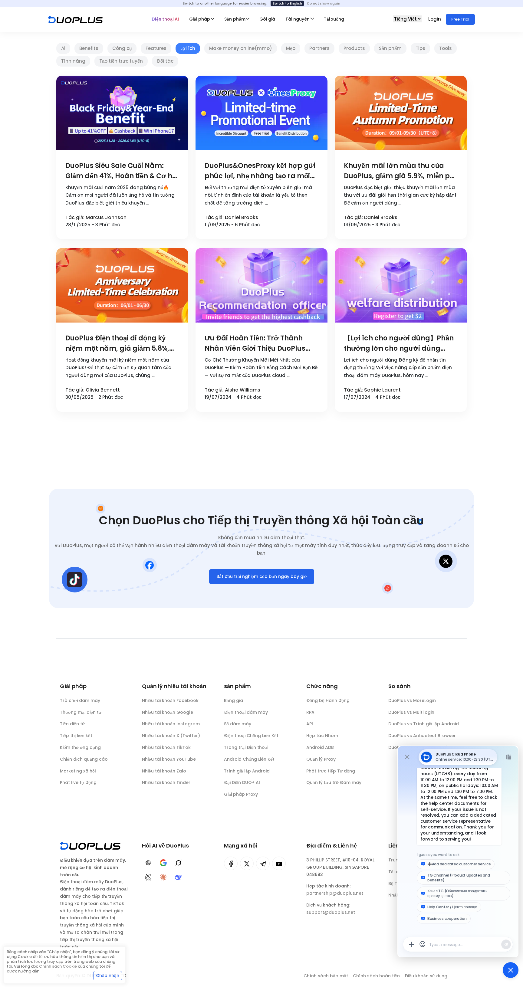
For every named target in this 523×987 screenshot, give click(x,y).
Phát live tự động (78, 782)
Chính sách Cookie (58, 966)
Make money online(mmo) (240, 48)
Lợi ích (187, 48)
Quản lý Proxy (321, 759)
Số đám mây (237, 724)
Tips (420, 48)
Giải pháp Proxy (241, 794)
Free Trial (460, 19)
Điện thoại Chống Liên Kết (251, 736)
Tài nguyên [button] (297, 19)
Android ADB (320, 747)
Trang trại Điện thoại (246, 747)
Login (435, 19)
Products (354, 48)
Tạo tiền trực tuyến (121, 61)
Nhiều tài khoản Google (167, 712)
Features (156, 48)
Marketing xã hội (78, 771)
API (309, 724)
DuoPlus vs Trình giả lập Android (423, 724)
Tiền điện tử (72, 724)
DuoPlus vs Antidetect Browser (422, 736)
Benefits (88, 48)
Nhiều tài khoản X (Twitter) (171, 736)
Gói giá (267, 19)
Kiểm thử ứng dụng (80, 747)
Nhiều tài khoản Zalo (164, 771)
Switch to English (287, 3)
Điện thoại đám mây (246, 712)
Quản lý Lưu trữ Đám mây (333, 782)
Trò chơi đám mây (80, 700)
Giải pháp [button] (199, 19)
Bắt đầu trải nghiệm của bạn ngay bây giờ (261, 576)
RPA (310, 712)
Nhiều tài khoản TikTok (166, 747)
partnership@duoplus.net (334, 893)
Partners (319, 48)
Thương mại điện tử (80, 712)
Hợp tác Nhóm (322, 736)
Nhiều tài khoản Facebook (170, 700)
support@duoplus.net (330, 912)
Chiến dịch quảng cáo (84, 759)
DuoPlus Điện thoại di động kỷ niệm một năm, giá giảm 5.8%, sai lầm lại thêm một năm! (117, 343)
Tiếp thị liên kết (76, 736)
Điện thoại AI (165, 19)
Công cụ (122, 48)
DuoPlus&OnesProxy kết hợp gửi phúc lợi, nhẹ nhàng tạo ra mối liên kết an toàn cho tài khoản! (260, 171)
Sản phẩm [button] (234, 19)
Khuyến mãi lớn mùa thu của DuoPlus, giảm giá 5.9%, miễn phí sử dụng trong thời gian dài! (400, 171)
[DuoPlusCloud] (247, 863)
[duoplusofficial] (231, 863)
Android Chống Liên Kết (249, 759)
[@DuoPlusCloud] (279, 863)
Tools (445, 48)
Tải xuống (334, 19)
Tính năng (73, 61)
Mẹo (290, 48)
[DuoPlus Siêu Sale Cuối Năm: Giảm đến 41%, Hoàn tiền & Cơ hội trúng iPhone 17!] (122, 113)
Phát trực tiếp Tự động (330, 771)
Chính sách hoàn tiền (376, 976)
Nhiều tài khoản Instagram (171, 724)
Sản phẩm (390, 48)
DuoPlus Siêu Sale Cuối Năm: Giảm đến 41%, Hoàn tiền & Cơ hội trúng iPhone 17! (121, 171)
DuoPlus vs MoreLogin (412, 700)
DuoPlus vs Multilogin (411, 712)
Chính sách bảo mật (326, 976)
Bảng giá (233, 700)
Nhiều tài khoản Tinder (166, 782)
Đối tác (165, 61)
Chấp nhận (107, 975)
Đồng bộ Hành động (328, 700)
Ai (63, 48)
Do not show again (323, 3)
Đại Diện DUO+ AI (242, 782)
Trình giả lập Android (247, 771)
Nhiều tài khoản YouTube (169, 759)
